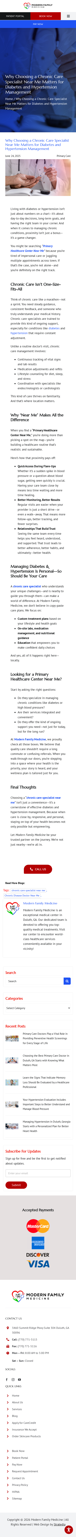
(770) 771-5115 (27, 1339)
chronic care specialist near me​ (28, 890)
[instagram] (13, 1379)
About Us (17, 1402)
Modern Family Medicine (40, 903)
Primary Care (64, 156)
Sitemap (17, 1498)
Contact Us (18, 1478)
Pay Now (17, 1464)
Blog (15, 1416)
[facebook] (6, 1379)
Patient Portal (20, 1458)
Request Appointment (25, 1471)
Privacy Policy (20, 1485)
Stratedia (59, 1524)
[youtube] (19, 1379)
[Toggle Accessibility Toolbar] (68, 1529)
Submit (16, 1185)
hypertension (19, 333)
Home (9, 99)
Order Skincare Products (26, 1436)
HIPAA (15, 1491)
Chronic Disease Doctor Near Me (22, 895)
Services (17, 1409)
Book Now (18, 1451)
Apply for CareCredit (24, 1423)
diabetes (54, 328)
